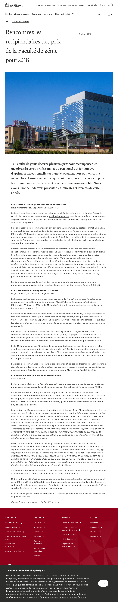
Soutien (13, 551)
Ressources (10, 545)
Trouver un (13, 532)
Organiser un (67, 545)
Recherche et (39, 549)
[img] (14, 5)
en (99, 14)
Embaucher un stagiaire (15, 537)
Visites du (70, 523)
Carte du (69, 534)
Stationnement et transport (69, 528)
